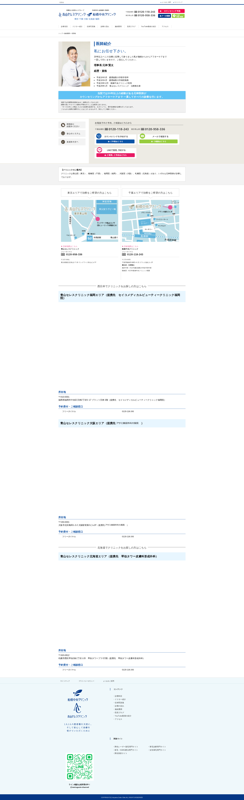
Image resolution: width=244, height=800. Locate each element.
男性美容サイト (121, 753)
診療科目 (118, 696)
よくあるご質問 (166, 2)
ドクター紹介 (120, 699)
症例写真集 (119, 703)
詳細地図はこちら (70, 246)
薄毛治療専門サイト (158, 747)
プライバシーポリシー (86, 681)
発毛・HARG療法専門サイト (126, 750)
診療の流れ (119, 706)
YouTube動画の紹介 (123, 716)
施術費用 (67, 33)
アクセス (118, 719)
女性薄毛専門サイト (158, 750)
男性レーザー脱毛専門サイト (126, 747)
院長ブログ (119, 713)
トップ (60, 33)
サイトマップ (178, 2)
